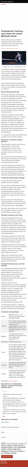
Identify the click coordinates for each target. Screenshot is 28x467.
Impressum (3, 461)
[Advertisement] (14, 17)
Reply (3, 416)
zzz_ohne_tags (13, 381)
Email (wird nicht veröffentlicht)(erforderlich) (10, 427)
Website (2, 432)
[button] (2, 464)
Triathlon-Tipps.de (8, 1)
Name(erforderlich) (5, 422)
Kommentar (3, 437)
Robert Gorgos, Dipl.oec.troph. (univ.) (10, 48)
